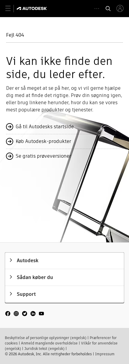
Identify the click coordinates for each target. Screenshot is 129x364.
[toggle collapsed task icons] (97, 8)
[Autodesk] (32, 8)
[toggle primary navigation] (11, 8)
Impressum (105, 353)
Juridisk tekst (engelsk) (44, 348)
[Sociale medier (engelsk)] (24, 316)
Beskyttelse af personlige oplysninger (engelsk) (45, 337)
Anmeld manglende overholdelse (49, 343)
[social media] (24, 314)
